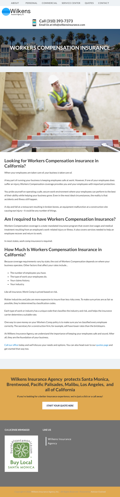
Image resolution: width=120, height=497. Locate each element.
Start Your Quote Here (60, 405)
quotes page (102, 345)
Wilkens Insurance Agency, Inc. (45, 491)
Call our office (11, 345)
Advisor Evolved (98, 491)
